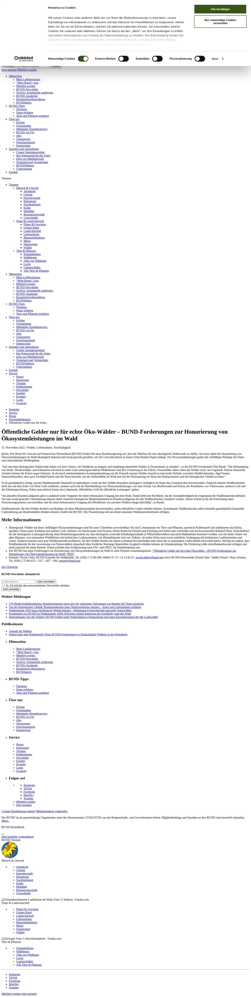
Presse (20, 376)
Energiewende (32, 197)
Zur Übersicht (9, 567)
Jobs (18, 135)
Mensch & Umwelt (27, 188)
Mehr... (5, 820)
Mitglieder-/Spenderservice (31, 129)
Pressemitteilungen (20, 419)
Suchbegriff (8, 66)
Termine (21, 383)
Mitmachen (15, 76)
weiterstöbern (26, 836)
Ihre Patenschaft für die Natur (33, 155)
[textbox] (33, 66)
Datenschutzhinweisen (107, 44)
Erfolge (20, 122)
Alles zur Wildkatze (35, 260)
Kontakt (21, 396)
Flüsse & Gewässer (35, 224)
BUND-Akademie (27, 96)
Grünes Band (31, 227)
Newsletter (22, 390)
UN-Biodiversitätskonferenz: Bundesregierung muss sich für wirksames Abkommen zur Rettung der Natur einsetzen (76, 603)
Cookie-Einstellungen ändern (18, 811)
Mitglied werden (27, 69)
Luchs (27, 264)
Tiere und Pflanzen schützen (32, 115)
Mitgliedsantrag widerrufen (51, 811)
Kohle (27, 207)
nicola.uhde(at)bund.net (149, 557)
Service (13, 373)
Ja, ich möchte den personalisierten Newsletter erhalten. (38, 585)
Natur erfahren (24, 112)
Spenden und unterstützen (24, 148)
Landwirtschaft (32, 231)
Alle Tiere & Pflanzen (36, 270)
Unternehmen (24, 168)
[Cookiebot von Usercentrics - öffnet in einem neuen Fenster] (24, 59)
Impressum (143, 44)
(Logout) (21, 403)
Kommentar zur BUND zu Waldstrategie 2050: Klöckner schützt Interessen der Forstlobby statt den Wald (70, 613)
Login (19, 399)
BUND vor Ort (25, 132)
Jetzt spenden (9, 69)
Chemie (28, 194)
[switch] (123, 59)
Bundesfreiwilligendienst (30, 99)
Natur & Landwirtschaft (30, 221)
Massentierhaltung (34, 237)
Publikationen (24, 386)
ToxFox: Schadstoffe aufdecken (34, 92)
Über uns (14, 119)
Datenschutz (23, 145)
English (13, 172)
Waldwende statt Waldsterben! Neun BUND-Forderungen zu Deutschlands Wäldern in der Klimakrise (68, 634)
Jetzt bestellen (9, 836)
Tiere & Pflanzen (26, 250)
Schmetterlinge (32, 254)
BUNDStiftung (25, 165)
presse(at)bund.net (69, 560)
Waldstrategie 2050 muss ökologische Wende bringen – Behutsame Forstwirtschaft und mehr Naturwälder (70, 610)
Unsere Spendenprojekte (30, 152)
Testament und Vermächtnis (32, 162)
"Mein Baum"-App (27, 82)
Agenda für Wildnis (20, 631)
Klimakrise (30, 201)
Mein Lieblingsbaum (28, 79)
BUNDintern (23, 102)
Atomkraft (29, 191)
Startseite (14, 409)
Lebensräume (31, 234)
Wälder (28, 247)
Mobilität (29, 211)
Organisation (23, 125)
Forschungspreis (25, 142)
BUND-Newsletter (27, 89)
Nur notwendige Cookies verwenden (220, 21)
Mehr (215, 58)
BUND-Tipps (17, 105)
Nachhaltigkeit (32, 204)
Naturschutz (30, 244)
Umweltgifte (31, 217)
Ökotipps (21, 109)
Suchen (56, 66)
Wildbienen (30, 257)
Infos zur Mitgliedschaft (30, 158)
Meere (27, 240)
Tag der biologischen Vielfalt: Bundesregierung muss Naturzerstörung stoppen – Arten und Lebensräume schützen (75, 607)
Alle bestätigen (220, 9)
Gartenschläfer (32, 267)
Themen (13, 184)
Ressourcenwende (34, 214)
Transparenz (23, 139)
